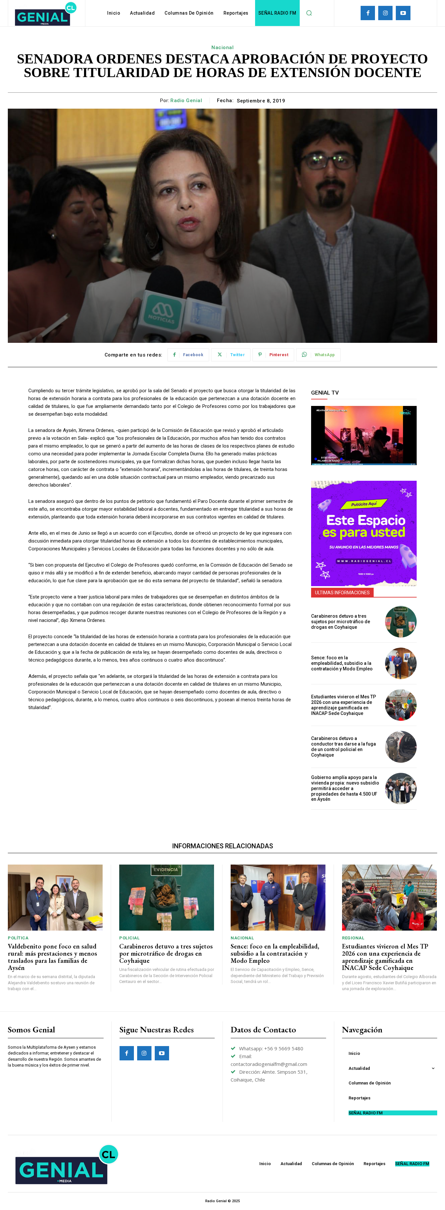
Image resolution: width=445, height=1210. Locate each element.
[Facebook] (368, 13)
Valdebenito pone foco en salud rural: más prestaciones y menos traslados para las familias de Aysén (52, 957)
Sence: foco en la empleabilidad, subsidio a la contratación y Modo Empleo (342, 663)
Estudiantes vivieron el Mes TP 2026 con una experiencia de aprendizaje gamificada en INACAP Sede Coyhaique (343, 705)
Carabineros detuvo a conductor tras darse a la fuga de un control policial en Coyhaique (343, 746)
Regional (353, 938)
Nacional (222, 47)
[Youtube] (403, 13)
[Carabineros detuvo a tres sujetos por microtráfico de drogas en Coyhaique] (401, 622)
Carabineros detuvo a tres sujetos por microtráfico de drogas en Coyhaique (340, 621)
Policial (129, 938)
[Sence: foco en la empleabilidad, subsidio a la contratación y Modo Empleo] (401, 663)
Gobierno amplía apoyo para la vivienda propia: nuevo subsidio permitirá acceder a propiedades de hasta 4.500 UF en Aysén (345, 788)
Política (18, 938)
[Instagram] (385, 13)
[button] (309, 13)
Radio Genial (186, 100)
